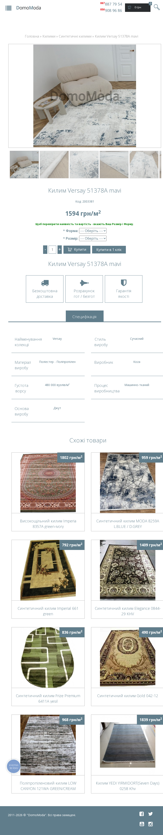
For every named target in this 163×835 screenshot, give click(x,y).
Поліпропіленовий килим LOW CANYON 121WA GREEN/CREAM (48, 785)
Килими (48, 36)
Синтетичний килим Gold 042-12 (127, 695)
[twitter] (150, 813)
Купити (80, 249)
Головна (32, 36)
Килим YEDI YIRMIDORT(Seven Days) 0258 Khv (127, 785)
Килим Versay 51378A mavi (116, 36)
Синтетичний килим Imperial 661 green (48, 611)
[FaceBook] (141, 813)
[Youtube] (142, 824)
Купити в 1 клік (109, 249)
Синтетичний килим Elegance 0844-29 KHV (128, 611)
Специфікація (84, 316)
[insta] (150, 824)
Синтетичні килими (75, 36)
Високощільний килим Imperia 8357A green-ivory (48, 523)
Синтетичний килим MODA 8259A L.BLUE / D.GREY (127, 523)
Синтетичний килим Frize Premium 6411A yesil (48, 698)
